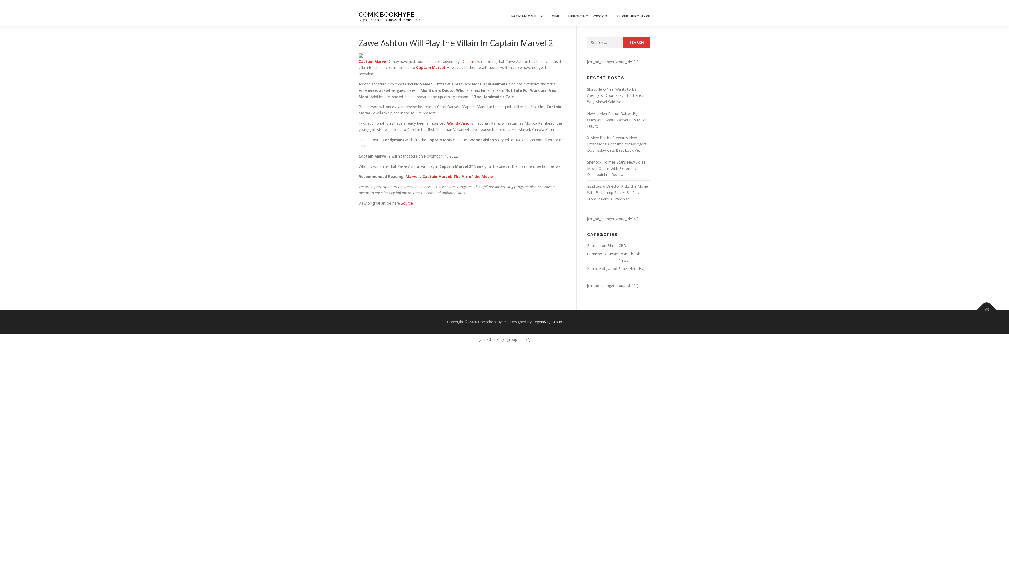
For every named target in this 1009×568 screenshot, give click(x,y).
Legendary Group (547, 321)
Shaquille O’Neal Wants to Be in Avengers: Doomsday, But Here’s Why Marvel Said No (615, 95)
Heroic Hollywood (588, 16)
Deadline (468, 61)
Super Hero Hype (633, 16)
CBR (555, 16)
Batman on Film (527, 16)
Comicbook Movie (602, 253)
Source (407, 203)
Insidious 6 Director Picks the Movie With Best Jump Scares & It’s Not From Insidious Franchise (617, 192)
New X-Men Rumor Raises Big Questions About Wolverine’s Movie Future (617, 120)
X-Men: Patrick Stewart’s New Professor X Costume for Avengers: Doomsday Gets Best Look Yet (617, 144)
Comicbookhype (387, 14)
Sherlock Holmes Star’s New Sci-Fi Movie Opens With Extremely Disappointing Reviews (616, 168)
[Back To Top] (986, 309)
